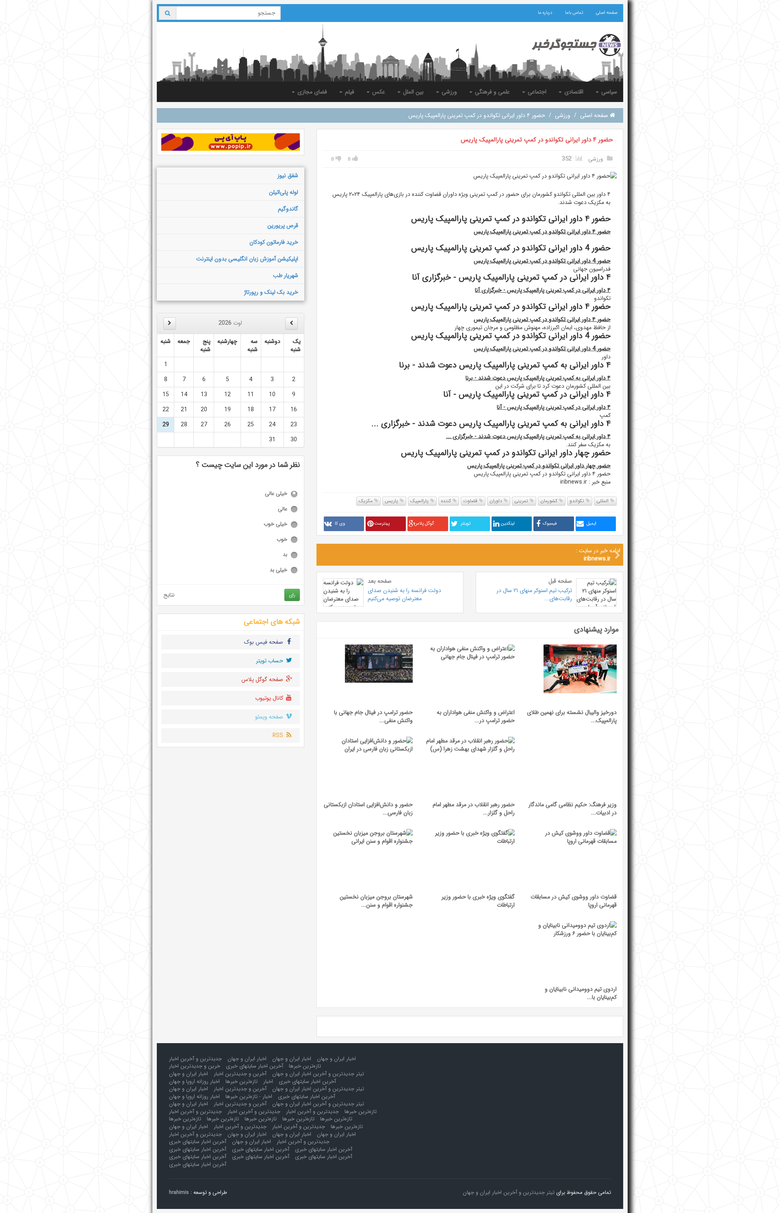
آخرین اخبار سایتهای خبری (254, 1066)
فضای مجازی (311, 91)
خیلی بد (278, 570)
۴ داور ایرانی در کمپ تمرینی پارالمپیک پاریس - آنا (554, 407)
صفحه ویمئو (270, 716)
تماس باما (574, 12)
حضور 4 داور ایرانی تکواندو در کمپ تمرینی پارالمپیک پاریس (542, 260)
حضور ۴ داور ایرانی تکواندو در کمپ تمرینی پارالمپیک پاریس (537, 140)
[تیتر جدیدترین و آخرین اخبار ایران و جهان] (570, 45)
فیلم (348, 91)
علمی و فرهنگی (491, 91)
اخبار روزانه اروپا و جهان (194, 1081)
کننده (447, 501)
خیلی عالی (276, 494)
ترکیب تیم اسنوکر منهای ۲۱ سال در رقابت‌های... (534, 594)
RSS (279, 735)
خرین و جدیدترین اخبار (194, 1066)
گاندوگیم (288, 208)
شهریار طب (285, 275)
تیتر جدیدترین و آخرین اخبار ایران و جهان (318, 1074)
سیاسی (608, 91)
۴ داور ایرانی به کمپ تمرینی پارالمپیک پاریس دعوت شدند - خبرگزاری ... (528, 436)
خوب (282, 540)
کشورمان (549, 501)
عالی (282, 509)
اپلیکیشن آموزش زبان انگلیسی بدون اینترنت (247, 258)
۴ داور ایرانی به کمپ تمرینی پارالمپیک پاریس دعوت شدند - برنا (538, 377)
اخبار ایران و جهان (336, 1059)
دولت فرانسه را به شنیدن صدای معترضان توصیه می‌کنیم (404, 594)
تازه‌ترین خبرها (305, 1066)
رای (292, 595)
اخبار (268, 1081)
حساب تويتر (270, 660)
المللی (603, 501)
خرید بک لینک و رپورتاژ (271, 292)
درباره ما (545, 12)
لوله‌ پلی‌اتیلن (283, 192)
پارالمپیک (420, 501)
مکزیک (366, 501)
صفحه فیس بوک (264, 642)
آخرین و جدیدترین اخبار (240, 1074)
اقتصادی (573, 91)
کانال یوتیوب (270, 698)
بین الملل (412, 91)
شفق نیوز (287, 175)
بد (285, 555)
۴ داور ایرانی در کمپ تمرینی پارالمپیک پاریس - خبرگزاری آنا (543, 290)
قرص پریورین (282, 225)
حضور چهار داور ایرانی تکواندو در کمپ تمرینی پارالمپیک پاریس (539, 465)
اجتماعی (536, 91)
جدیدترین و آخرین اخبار (195, 1059)
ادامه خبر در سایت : (598, 554)
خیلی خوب (275, 524)
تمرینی (522, 501)
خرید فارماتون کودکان (273, 242)
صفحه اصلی (607, 12)
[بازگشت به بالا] (16, 1196)
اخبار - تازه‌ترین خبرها (248, 1096)
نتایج (169, 594)
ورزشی (448, 91)
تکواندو (578, 501)
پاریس (392, 501)
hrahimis (179, 1192)
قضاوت (471, 501)
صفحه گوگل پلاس (263, 679)
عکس (377, 91)
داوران (497, 501)
